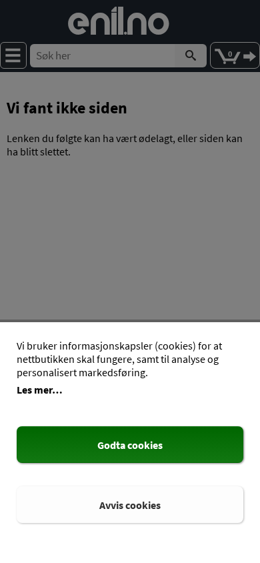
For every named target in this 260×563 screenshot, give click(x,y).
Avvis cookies (130, 505)
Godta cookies (130, 445)
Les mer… (40, 389)
